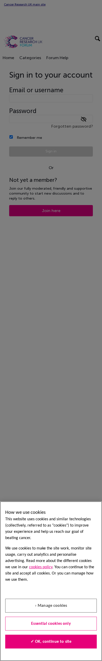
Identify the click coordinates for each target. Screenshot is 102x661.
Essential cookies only (51, 624)
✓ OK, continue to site (51, 642)
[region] (51, 581)
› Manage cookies (51, 606)
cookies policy (40, 567)
